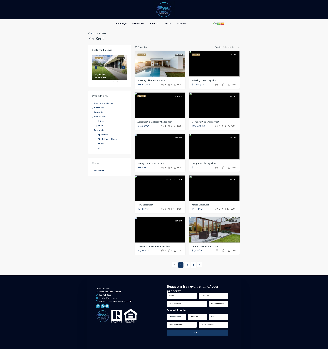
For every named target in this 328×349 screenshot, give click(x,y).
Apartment (103, 134)
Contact (167, 23)
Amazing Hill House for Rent (151, 80)
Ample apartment (200, 204)
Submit (197, 332)
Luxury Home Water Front (150, 163)
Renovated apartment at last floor (154, 246)
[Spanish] (222, 23)
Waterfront (99, 108)
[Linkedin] (107, 306)
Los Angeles (99, 170)
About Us (154, 23)
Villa (100, 148)
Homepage (121, 23)
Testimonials (138, 23)
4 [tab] (115, 82)
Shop (100, 125)
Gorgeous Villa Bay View (204, 163)
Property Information (176, 310)
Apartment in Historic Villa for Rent (154, 121)
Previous (96, 67)
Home (93, 33)
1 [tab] (103, 82)
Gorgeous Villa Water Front (205, 121)
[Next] (199, 264)
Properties (182, 23)
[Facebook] (103, 306)
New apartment (145, 204)
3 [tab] (111, 82)
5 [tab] (118, 82)
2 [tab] (107, 82)
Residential (99, 130)
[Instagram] (98, 306)
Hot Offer (178, 179)
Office (101, 121)
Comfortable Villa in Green (205, 246)
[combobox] (230, 47)
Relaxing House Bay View (204, 80)
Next (123, 67)
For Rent (178, 55)
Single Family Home (107, 139)
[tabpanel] (109, 67)
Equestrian (99, 112)
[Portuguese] (219, 23)
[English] (215, 23)
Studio (101, 143)
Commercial (100, 116)
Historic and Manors (103, 103)
